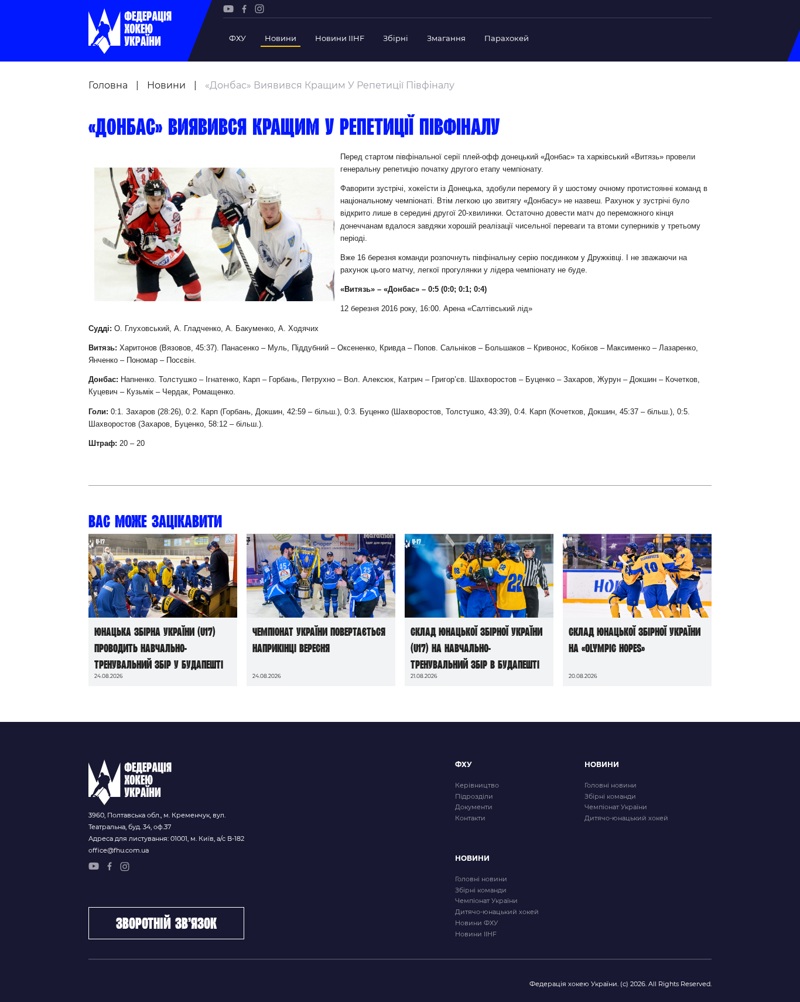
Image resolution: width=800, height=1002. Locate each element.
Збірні (395, 38)
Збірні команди (610, 796)
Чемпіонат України (615, 807)
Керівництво (477, 785)
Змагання (446, 38)
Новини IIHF (339, 38)
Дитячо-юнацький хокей (626, 818)
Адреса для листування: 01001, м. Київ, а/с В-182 (166, 838)
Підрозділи (474, 796)
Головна (108, 85)
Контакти (470, 818)
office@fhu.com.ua (118, 850)
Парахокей (506, 38)
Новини (280, 38)
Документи (474, 807)
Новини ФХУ (476, 923)
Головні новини (610, 785)
